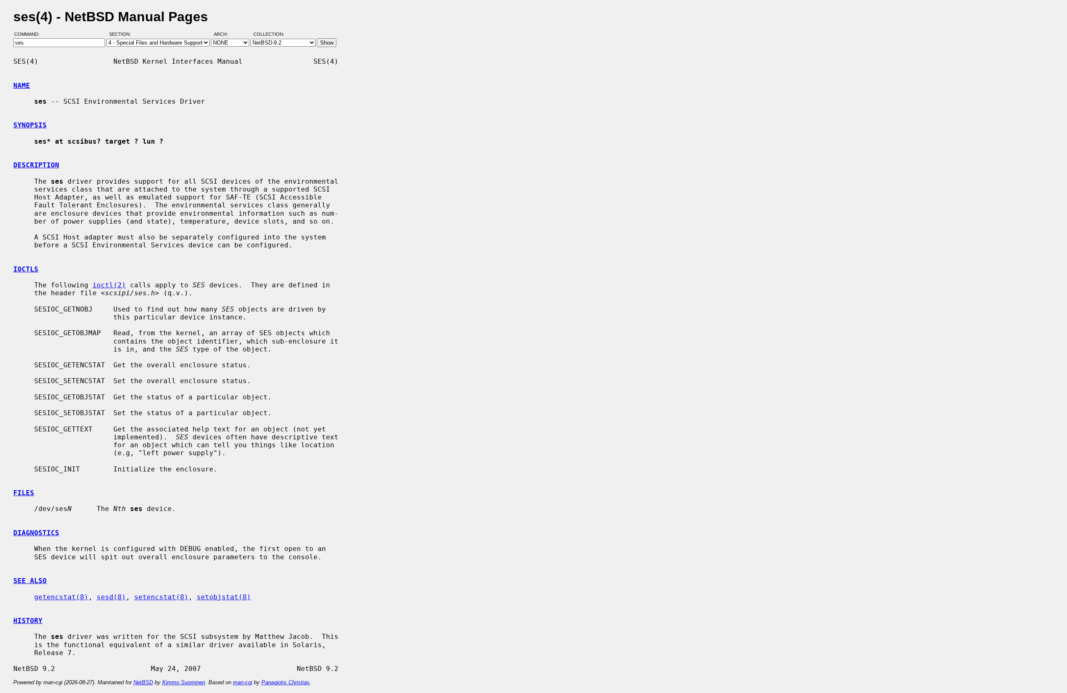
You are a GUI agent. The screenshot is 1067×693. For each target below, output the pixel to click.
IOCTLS (25, 269)
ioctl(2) (109, 285)
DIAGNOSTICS (36, 533)
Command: (29, 34)
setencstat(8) (161, 597)
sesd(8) (111, 597)
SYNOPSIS (30, 125)
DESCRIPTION (36, 165)
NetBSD (143, 682)
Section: (122, 34)
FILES (23, 493)
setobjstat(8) (224, 597)
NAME (21, 86)
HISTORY (28, 621)
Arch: (224, 34)
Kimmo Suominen (183, 682)
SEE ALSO (30, 581)
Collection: (268, 34)
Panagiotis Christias (285, 682)
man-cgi (242, 682)
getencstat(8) (61, 597)
